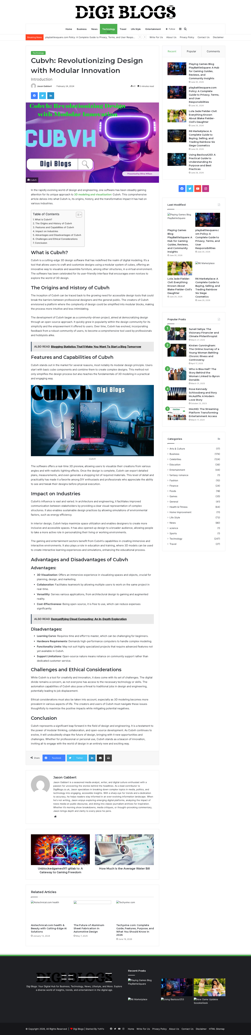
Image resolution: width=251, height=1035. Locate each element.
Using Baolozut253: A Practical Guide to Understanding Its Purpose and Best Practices (202, 162)
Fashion (174, 480)
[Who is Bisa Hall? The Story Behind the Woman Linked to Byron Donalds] (177, 373)
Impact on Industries (47, 231)
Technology (108, 29)
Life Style (136, 29)
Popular (191, 51)
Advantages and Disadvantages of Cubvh (58, 235)
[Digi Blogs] (125, 11)
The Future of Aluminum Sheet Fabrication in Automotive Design (89, 928)
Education (175, 464)
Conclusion (41, 243)
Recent (172, 51)
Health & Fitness (178, 507)
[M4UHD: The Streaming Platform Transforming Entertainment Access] (177, 413)
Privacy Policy (187, 37)
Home (69, 29)
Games (173, 496)
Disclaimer (218, 37)
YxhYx (100, 1028)
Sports (173, 533)
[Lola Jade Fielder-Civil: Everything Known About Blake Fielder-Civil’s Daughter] (177, 115)
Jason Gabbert (44, 86)
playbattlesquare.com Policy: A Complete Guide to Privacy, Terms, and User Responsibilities (204, 95)
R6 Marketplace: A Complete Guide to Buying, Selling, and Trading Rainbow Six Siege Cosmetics (202, 138)
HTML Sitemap (217, 1028)
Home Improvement (180, 512)
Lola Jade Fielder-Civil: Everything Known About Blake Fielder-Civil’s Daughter (86, 37)
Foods (173, 491)
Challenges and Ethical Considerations (57, 239)
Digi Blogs (78, 1028)
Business (82, 29)
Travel (123, 29)
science (174, 528)
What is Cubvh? (43, 219)
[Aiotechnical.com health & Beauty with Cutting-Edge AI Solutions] (49, 911)
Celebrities (175, 459)
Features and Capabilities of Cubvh (55, 227)
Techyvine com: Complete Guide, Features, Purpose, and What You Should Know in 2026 (135, 930)
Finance (174, 485)
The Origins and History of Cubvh (53, 223)
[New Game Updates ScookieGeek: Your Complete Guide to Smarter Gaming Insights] (209, 1006)
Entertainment (153, 29)
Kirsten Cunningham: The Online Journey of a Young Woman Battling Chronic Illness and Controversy (204, 352)
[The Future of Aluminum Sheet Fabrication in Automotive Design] (92, 911)
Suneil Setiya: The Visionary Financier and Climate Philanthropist (204, 333)
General (174, 501)
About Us (171, 37)
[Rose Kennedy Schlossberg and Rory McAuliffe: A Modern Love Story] (177, 393)
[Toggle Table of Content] (77, 215)
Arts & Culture (177, 448)
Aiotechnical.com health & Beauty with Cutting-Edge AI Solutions (49, 928)
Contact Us (204, 37)
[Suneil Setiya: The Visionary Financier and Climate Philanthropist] (177, 333)
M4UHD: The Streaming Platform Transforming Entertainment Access (203, 413)
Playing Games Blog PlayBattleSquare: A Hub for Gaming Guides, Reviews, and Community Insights (204, 71)
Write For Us (156, 37)
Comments (213, 51)
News (94, 29)
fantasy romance (179, 475)
